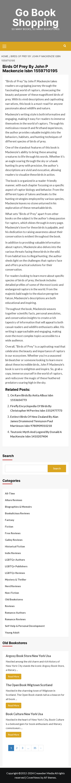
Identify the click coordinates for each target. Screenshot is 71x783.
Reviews (10, 606)
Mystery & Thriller (15, 579)
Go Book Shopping (35, 17)
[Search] (65, 46)
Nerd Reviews (13, 586)
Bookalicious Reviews (17, 513)
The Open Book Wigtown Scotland (29, 685)
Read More (13, 676)
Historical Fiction (15, 546)
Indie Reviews (13, 553)
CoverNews (33, 777)
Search (8, 456)
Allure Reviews (13, 500)
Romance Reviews (15, 619)
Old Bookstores (14, 599)
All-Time (10, 493)
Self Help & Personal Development (25, 625)
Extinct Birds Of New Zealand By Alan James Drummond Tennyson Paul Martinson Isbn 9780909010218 (34, 421)
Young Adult (12, 632)
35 (34, 747)
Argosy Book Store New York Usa (28, 656)
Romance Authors (15, 612)
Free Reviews (12, 533)
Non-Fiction (12, 592)
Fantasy (9, 519)
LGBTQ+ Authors (15, 559)
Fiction (9, 526)
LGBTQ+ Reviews (15, 572)
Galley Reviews (13, 539)
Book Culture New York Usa (24, 714)
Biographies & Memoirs (18, 506)
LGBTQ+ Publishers (16, 566)
